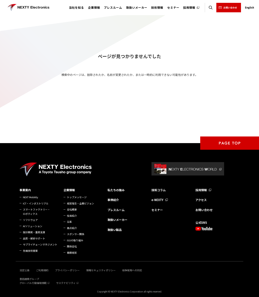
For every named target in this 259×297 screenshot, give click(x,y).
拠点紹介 (72, 228)
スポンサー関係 (75, 234)
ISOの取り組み (75, 240)
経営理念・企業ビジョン (80, 203)
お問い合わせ (230, 7)
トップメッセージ (77, 197)
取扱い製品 (115, 230)
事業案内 (25, 190)
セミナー (157, 210)
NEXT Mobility (30, 197)
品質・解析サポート (34, 238)
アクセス (201, 200)
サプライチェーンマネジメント (40, 244)
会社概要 (72, 209)
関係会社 (72, 246)
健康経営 (72, 252)
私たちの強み (116, 190)
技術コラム (158, 190)
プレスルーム (116, 210)
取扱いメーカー (117, 220)
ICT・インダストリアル (36, 203)
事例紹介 (113, 200)
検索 (211, 7)
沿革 (69, 222)
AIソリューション (32, 226)
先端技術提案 (30, 251)
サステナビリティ (66, 283)
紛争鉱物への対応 (132, 270)
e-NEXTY (157, 200)
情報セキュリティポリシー (101, 270)
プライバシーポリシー (67, 270)
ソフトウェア (30, 220)
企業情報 (69, 190)
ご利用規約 (42, 270)
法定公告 (24, 270)
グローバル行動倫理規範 (33, 283)
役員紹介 (72, 215)
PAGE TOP (229, 143)
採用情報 (201, 190)
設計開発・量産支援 (34, 232)
